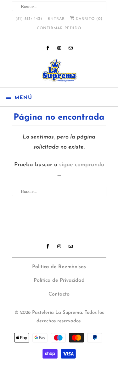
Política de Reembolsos (59, 266)
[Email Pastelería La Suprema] (70, 48)
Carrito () (88, 19)
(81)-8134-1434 (28, 19)
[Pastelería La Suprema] (59, 70)
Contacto (59, 294)
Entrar (56, 19)
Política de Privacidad (59, 280)
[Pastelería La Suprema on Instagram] (59, 48)
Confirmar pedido (59, 28)
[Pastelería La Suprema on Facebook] (48, 48)
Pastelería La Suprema (57, 312)
